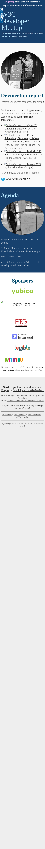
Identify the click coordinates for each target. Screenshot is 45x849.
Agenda (9, 2)
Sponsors (34, 2)
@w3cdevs (7, 415)
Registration (8, 6)
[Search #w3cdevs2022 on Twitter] (3, 179)
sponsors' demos (30, 173)
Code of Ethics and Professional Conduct (25, 401)
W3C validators (34, 415)
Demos (24, 2)
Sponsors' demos (25, 262)
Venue (19, 6)
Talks (16, 2)
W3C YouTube (20, 415)
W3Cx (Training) (22, 417)
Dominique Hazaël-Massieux (28, 390)
